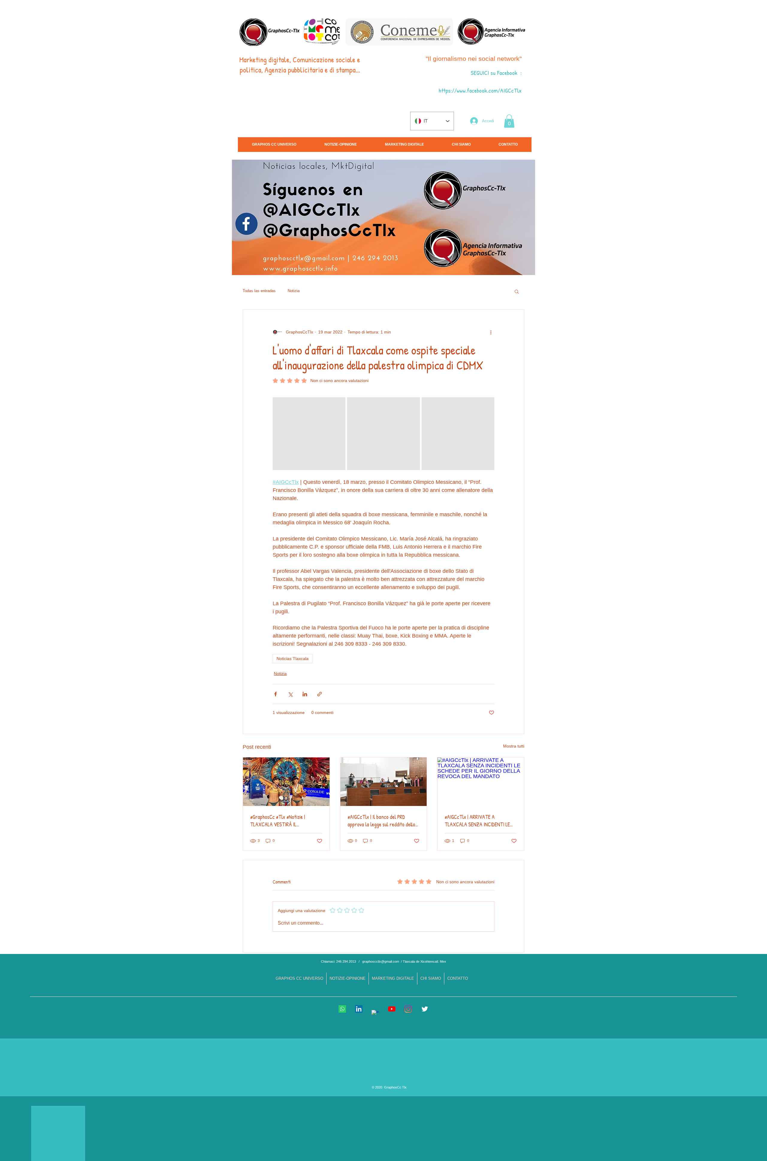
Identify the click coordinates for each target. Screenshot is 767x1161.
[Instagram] (408, 1009)
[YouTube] (391, 1009)
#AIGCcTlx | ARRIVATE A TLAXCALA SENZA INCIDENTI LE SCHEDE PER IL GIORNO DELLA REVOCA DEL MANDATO (477, 820)
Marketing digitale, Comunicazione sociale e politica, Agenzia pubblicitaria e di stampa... (299, 65)
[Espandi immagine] (309, 433)
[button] (509, 121)
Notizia (294, 291)
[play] (715, 270)
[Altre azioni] (490, 332)
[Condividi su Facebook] (275, 694)
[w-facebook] (375, 1013)
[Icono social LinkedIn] (359, 1009)
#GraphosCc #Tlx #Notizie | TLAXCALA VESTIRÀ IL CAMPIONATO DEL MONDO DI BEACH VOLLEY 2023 (279, 820)
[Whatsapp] (342, 1009)
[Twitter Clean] (424, 1009)
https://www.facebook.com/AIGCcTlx (480, 90)
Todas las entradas (259, 291)
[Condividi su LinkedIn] (305, 694)
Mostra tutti (513, 746)
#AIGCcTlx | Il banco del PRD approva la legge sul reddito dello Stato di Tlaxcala (381, 820)
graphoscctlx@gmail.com (380, 961)
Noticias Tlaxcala (293, 658)
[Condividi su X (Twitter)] (290, 694)
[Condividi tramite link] (319, 694)
